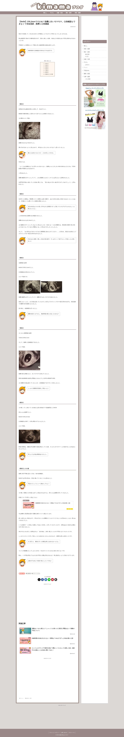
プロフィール (72, 732)
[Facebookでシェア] (42, 579)
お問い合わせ (64, 732)
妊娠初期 (29, 573)
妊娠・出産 (22, 573)
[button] (55, 579)
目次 (45, 60)
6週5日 (47, 68)
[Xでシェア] (39, 579)
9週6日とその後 (49, 74)
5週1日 (47, 63)
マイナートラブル (36, 573)
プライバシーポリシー (54, 732)
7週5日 (47, 70)
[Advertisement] (47, 90)
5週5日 (47, 66)
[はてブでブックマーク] (45, 579)
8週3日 (47, 72)
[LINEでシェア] (49, 579)
